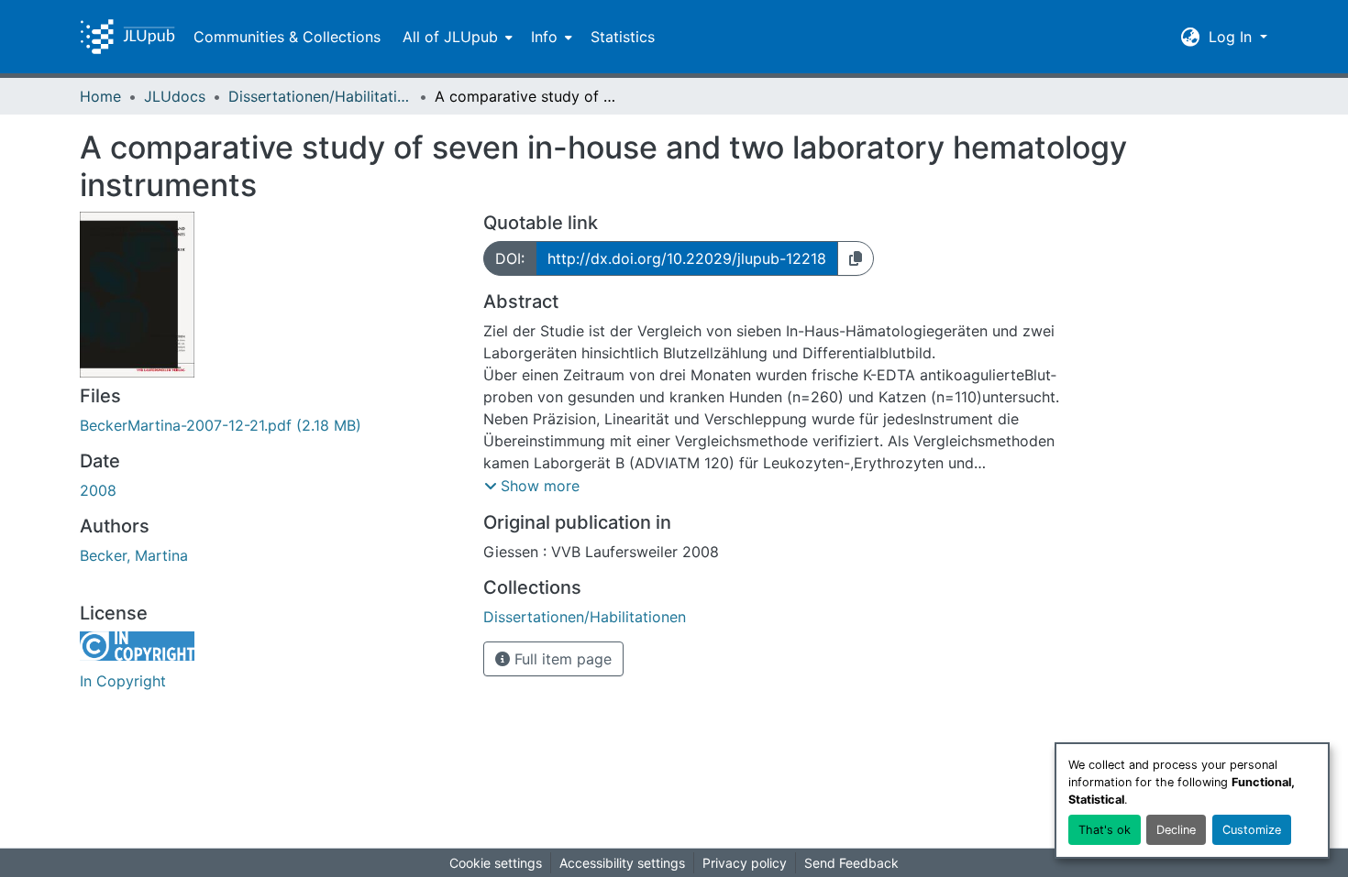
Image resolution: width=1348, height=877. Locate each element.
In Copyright (123, 681)
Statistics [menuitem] (623, 36)
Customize (1251, 830)
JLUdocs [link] (174, 96)
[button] (127, 36)
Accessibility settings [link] (622, 863)
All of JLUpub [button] (450, 36)
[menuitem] (456, 36)
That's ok (1104, 830)
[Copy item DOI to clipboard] (855, 258)
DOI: (510, 258)
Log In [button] (1232, 36)
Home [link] (100, 96)
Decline (1176, 830)
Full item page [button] (561, 659)
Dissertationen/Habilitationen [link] (320, 96)
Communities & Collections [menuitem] (287, 36)
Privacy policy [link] (744, 863)
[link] (270, 425)
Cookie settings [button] (495, 863)
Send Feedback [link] (851, 863)
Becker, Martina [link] (134, 555)
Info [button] (544, 36)
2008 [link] (98, 490)
